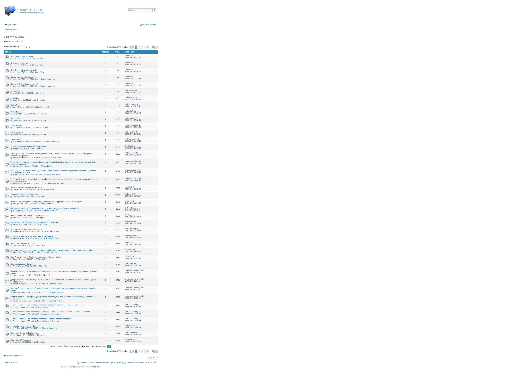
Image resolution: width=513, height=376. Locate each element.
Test (42, 58)
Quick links (11, 25)
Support (42, 218)
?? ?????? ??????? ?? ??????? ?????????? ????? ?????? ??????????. (42, 319)
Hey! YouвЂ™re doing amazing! (24, 84)
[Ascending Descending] (100, 346)
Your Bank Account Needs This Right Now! (28, 146)
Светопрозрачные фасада (22, 264)
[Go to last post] (134, 56)
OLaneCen (15, 105)
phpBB (72, 367)
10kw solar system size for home (24, 326)
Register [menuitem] (145, 25)
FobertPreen (15, 140)
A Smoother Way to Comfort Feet (24, 195)
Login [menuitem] (154, 25)
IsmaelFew (15, 119)
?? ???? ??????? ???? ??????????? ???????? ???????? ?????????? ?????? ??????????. (50, 312)
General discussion (47, 79)
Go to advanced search (14, 41)
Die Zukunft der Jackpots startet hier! (26, 188)
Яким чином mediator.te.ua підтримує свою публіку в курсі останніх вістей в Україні (46, 201)
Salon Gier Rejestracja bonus (22, 243)
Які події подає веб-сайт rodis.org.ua (26, 229)
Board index (12, 363)
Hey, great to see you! (19, 63)
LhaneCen (14, 98)
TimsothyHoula (16, 133)
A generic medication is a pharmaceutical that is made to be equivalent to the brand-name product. (52, 250)
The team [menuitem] (83, 363)
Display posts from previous (60, 346)
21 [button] (153, 47)
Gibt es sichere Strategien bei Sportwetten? (28, 215)
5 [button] (147, 47)
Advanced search (154, 10)
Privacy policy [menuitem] (117, 363)
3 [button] (141, 47)
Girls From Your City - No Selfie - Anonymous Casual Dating (35, 257)
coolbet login (15, 91)
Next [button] (156, 47)
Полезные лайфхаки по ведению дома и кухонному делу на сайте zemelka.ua (44, 208)
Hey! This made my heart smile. (23, 70)
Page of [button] (131, 47)
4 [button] (144, 47)
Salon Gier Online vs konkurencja (24, 333)
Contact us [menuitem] (131, 363)
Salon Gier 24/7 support (20, 340)
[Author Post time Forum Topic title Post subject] (87, 346)
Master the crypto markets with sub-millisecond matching (34, 222)
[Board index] (14, 12)
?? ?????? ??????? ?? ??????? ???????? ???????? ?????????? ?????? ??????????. (48, 305)
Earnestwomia (16, 126)
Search (151, 10)
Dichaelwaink (16, 112)
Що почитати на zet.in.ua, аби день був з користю (32, 236)
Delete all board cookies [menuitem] (99, 363)
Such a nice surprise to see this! (23, 77)
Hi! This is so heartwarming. (22, 56)
